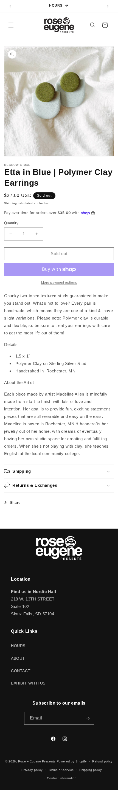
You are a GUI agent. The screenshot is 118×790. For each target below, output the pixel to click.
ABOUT (18, 658)
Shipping (10, 203)
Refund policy (102, 761)
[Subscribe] (88, 718)
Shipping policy (90, 770)
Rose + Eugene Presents (37, 761)
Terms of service (61, 770)
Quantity (11, 223)
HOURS (18, 645)
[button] (11, 25)
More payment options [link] (59, 283)
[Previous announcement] (10, 6)
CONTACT (20, 671)
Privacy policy (32, 770)
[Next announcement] (108, 6)
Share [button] (15, 502)
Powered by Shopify (72, 761)
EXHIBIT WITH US (28, 683)
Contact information (61, 778)
